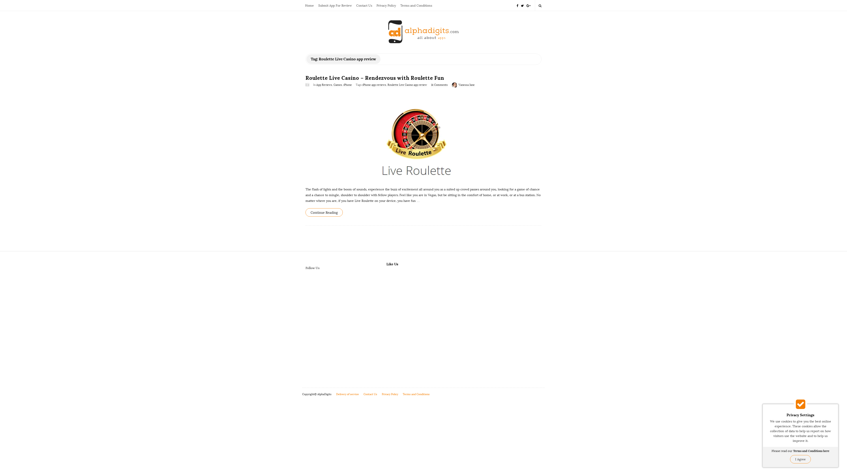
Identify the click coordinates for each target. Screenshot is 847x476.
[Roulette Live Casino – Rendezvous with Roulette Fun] (423, 136)
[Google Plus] (528, 5)
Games (338, 84)
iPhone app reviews (374, 84)
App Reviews (324, 84)
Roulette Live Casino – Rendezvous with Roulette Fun (374, 78)
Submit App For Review (335, 5)
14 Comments (439, 84)
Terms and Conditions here (811, 451)
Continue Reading (324, 213)
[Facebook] (517, 5)
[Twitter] (522, 5)
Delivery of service (347, 394)
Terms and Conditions (416, 5)
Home (309, 5)
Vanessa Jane (467, 84)
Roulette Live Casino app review (407, 84)
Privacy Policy (386, 5)
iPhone (347, 84)
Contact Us (364, 5)
